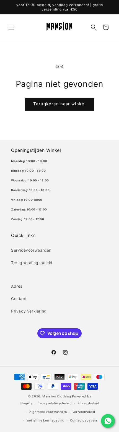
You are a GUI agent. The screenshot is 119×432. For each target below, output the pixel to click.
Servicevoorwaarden (31, 250)
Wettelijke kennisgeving (45, 420)
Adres (16, 286)
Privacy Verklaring (29, 311)
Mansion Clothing (56, 396)
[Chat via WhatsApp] (108, 421)
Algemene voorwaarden (48, 412)
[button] (11, 27)
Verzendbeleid (84, 412)
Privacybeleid (88, 403)
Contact (19, 298)
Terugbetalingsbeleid (32, 262)
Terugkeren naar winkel (59, 103)
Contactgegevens (84, 420)
